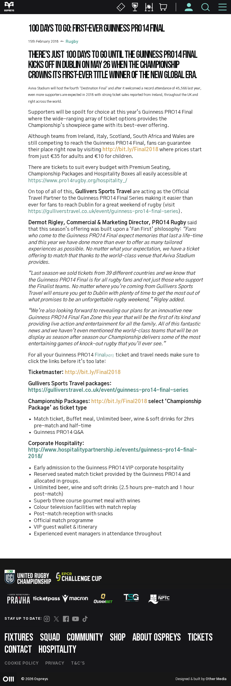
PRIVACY (54, 663)
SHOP (118, 638)
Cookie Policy (22, 663)
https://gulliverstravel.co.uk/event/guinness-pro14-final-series (103, 211)
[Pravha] (19, 599)
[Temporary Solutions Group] (131, 599)
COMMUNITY (85, 638)
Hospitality (57, 650)
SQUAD (50, 638)
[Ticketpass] (47, 599)
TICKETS (200, 638)
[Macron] (75, 598)
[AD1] (110, 355)
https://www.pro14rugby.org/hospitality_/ (77, 180)
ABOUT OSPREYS (156, 638)
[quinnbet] (103, 598)
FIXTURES (19, 638)
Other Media (216, 679)
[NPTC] (159, 598)
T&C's (78, 663)
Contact (18, 650)
